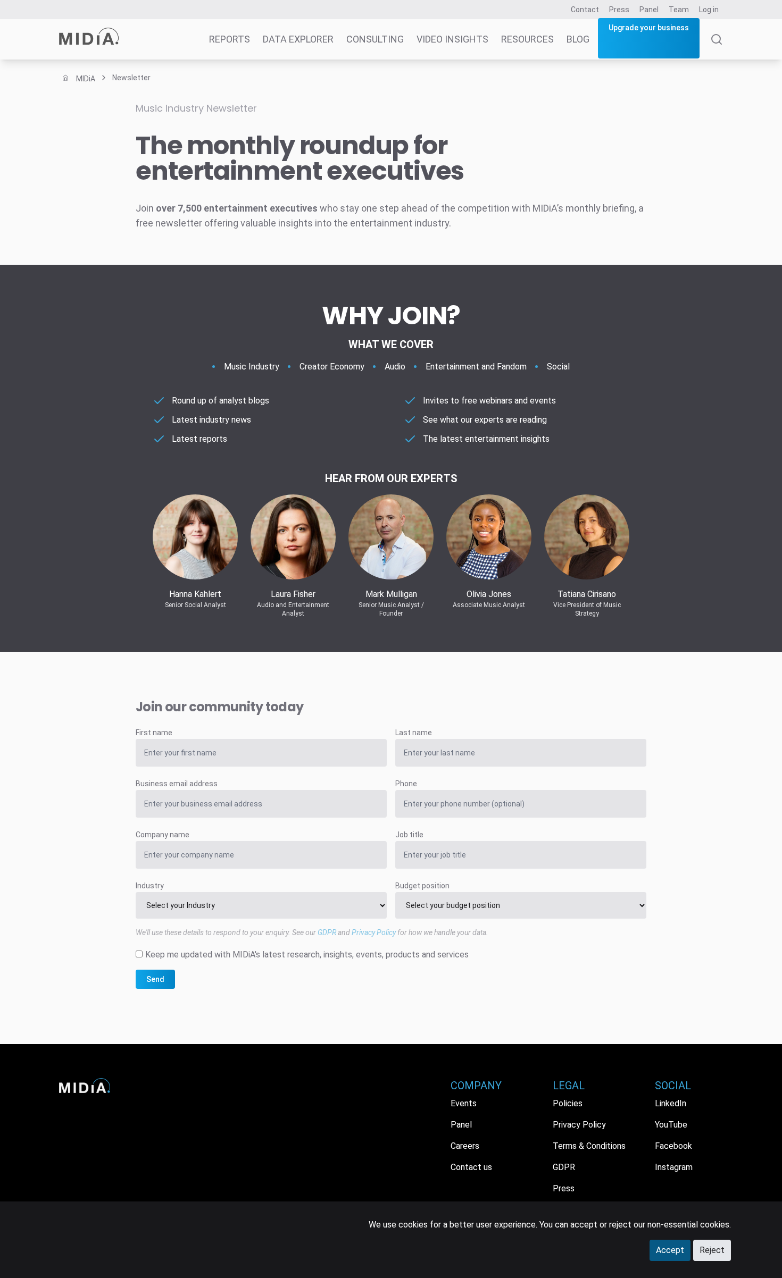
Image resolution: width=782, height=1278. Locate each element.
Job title (409, 834)
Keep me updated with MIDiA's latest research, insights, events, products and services (307, 954)
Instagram (674, 1167)
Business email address (177, 783)
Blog (578, 39)
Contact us (471, 1167)
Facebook (673, 1146)
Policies (568, 1103)
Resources (527, 39)
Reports (229, 39)
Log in (709, 9)
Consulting (375, 39)
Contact (585, 9)
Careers (465, 1146)
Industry (150, 885)
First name (154, 732)
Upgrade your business (649, 27)
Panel (649, 9)
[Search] (716, 47)
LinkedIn (670, 1103)
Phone (406, 783)
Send (155, 979)
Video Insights (452, 39)
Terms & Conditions (589, 1146)
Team (679, 9)
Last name (413, 732)
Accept (670, 1250)
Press (619, 9)
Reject (712, 1250)
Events (464, 1103)
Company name (162, 834)
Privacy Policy (374, 932)
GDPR (327, 932)
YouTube (671, 1125)
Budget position (422, 885)
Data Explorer (298, 39)
